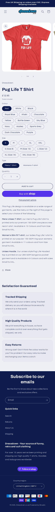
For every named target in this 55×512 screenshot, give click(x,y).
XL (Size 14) (10, 155)
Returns (8, 422)
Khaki (24, 114)
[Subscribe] (47, 400)
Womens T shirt (32, 166)
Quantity (5, 171)
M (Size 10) (25, 149)
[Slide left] (22, 76)
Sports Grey (35, 126)
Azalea (19, 126)
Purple (30, 132)
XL (30, 143)
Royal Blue (10, 114)
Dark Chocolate (12, 132)
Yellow (8, 120)
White (18, 108)
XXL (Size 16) (29, 155)
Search (8, 416)
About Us (9, 428)
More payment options (27, 200)
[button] (5, 12)
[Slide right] (33, 76)
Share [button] (7, 270)
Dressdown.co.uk (22, 505)
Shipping (9, 434)
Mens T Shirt (11, 165)
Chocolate (39, 114)
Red (7, 108)
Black (30, 108)
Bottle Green (24, 120)
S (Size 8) (9, 149)
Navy (7, 126)
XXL (40, 143)
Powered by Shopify (37, 505)
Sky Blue (41, 120)
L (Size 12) (42, 149)
